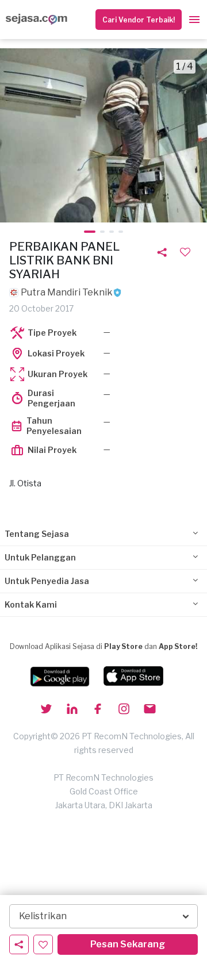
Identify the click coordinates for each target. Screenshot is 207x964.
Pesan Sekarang (127, 944)
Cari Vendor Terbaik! (138, 20)
